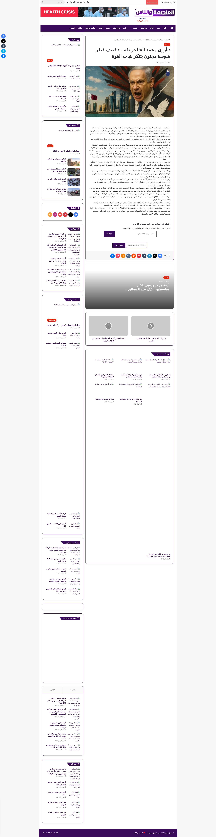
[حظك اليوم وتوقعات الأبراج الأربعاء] (74, 805)
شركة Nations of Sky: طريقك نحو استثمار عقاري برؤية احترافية (56, 550)
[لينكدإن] (149, 256)
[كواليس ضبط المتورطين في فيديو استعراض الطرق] (74, 172)
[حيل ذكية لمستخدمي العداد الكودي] (74, 815)
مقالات (80, 28)
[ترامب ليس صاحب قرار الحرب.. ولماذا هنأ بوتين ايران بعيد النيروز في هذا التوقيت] (74, 774)
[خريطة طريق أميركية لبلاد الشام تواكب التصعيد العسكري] (129, 365)
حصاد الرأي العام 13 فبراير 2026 (66, 151)
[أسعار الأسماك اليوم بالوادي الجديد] (74, 182)
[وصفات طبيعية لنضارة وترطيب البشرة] (74, 426)
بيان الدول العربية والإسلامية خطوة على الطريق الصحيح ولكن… (56, 272)
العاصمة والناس (138, 833)
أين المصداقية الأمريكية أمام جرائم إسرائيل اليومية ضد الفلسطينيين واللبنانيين (56, 247)
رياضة (125, 28)
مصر (158, 28)
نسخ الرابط (119, 245)
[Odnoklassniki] (123, 256)
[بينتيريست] (139, 256)
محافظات (144, 28)
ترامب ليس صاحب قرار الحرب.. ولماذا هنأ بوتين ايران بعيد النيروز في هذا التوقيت (56, 771)
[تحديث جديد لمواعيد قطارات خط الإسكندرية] (74, 192)
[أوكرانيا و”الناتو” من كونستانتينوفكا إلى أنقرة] (129, 390)
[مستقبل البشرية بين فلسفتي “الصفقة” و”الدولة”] (101, 365)
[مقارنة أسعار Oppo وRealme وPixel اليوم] (74, 562)
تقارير (100, 28)
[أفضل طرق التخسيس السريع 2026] (74, 527)
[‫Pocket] (118, 256)
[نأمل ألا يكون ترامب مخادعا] (101, 390)
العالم (152, 28)
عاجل (165, 28)
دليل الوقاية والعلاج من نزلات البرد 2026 (63, 325)
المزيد (73, 28)
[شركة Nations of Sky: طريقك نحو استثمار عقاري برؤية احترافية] (74, 551)
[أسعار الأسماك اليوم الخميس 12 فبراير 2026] (74, 785)
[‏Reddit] (133, 256)
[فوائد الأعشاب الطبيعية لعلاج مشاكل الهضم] (74, 516)
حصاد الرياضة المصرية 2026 (56, 76)
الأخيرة (73, 690)
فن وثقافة (116, 28)
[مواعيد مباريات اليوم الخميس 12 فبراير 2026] (74, 89)
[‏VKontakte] (128, 256)
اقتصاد (135, 28)
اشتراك (109, 234)
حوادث (108, 28)
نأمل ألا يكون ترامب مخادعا (105, 399)
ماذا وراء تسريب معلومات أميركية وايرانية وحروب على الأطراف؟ (56, 236)
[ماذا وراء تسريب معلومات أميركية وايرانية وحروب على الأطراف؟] (74, 237)
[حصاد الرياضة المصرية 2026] (74, 79)
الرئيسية (166, 39)
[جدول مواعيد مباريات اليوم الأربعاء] (74, 99)
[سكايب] (3, 51)
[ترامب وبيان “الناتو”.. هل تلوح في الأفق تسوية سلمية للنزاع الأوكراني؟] (157, 467)
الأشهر (52, 690)
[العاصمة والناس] (155, 16)
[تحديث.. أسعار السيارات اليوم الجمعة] (74, 572)
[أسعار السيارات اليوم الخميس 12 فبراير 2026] (74, 592)
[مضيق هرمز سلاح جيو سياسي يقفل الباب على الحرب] (74, 283)
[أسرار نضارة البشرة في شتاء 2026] (74, 336)
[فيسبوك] (160, 256)
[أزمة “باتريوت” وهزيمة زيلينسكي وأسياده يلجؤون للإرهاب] (74, 262)
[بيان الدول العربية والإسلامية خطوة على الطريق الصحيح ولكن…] (74, 273)
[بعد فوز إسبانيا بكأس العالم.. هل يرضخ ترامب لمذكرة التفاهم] (157, 365)
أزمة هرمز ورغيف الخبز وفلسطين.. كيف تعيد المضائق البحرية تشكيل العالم (148, 289)
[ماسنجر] (112, 256)
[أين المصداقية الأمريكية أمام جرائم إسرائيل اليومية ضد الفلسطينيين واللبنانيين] (74, 250)
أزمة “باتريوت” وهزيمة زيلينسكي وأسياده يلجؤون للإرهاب (57, 261)
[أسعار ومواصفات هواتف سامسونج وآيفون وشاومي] (74, 582)
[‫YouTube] (60, 214)
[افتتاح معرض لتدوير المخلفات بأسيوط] (74, 162)
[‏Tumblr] (144, 256)
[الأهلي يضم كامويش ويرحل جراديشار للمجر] (74, 109)
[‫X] (155, 256)
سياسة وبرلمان (91, 28)
